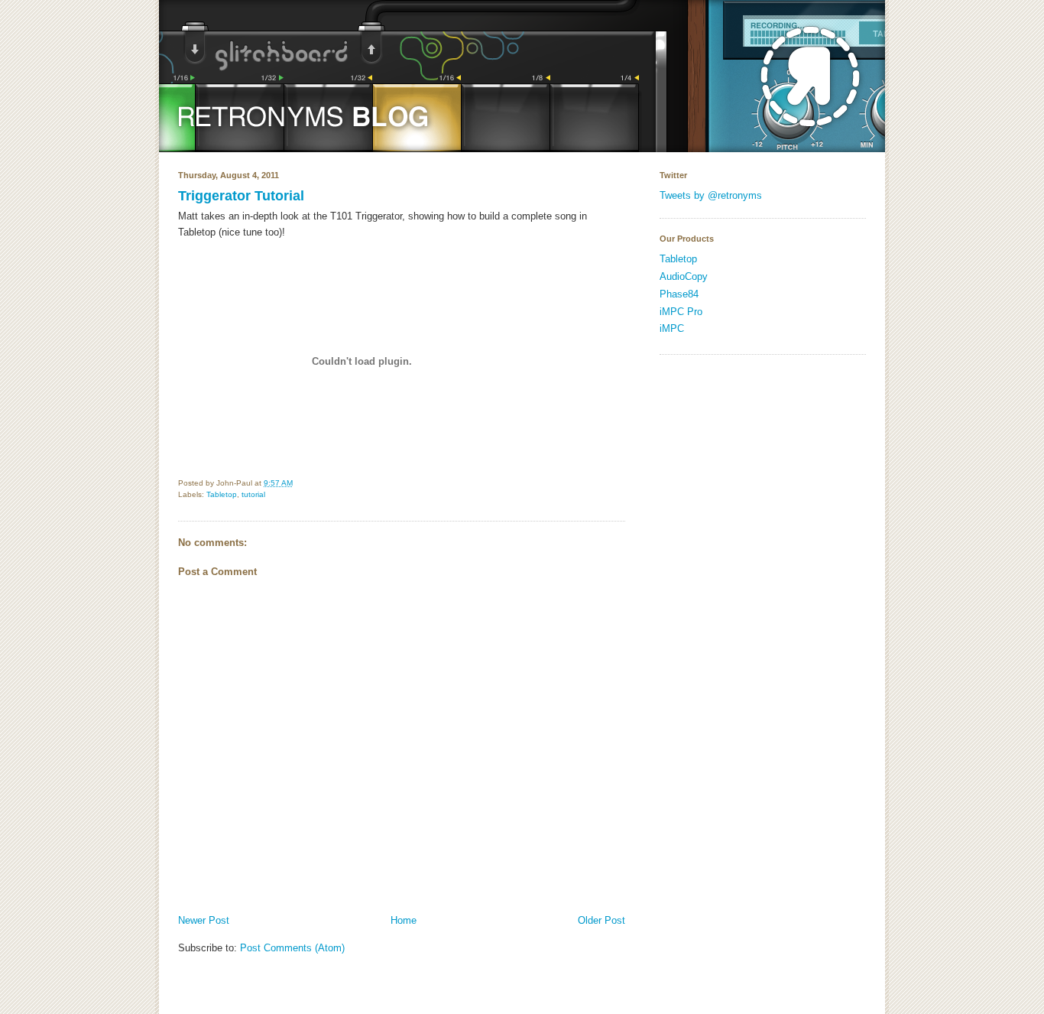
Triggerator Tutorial (241, 195)
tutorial (253, 494)
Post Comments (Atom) (292, 948)
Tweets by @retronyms (711, 195)
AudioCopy (684, 276)
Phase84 (679, 294)
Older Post (601, 920)
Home (404, 920)
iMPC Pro (681, 311)
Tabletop (221, 494)
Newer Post (203, 920)
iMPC (672, 328)
